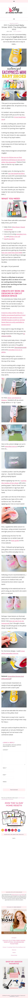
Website (4, 781)
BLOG (13, 23)
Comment (5, 749)
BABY (11, 23)
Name (4, 768)
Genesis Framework (21, 995)
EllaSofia (13, 995)
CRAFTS (16, 23)
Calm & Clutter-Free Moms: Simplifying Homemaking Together (14, 942)
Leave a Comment (17, 31)
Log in (16, 996)
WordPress (12, 996)
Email (4, 774)
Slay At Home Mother (14, 10)
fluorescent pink (20, 347)
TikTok (13, 952)
